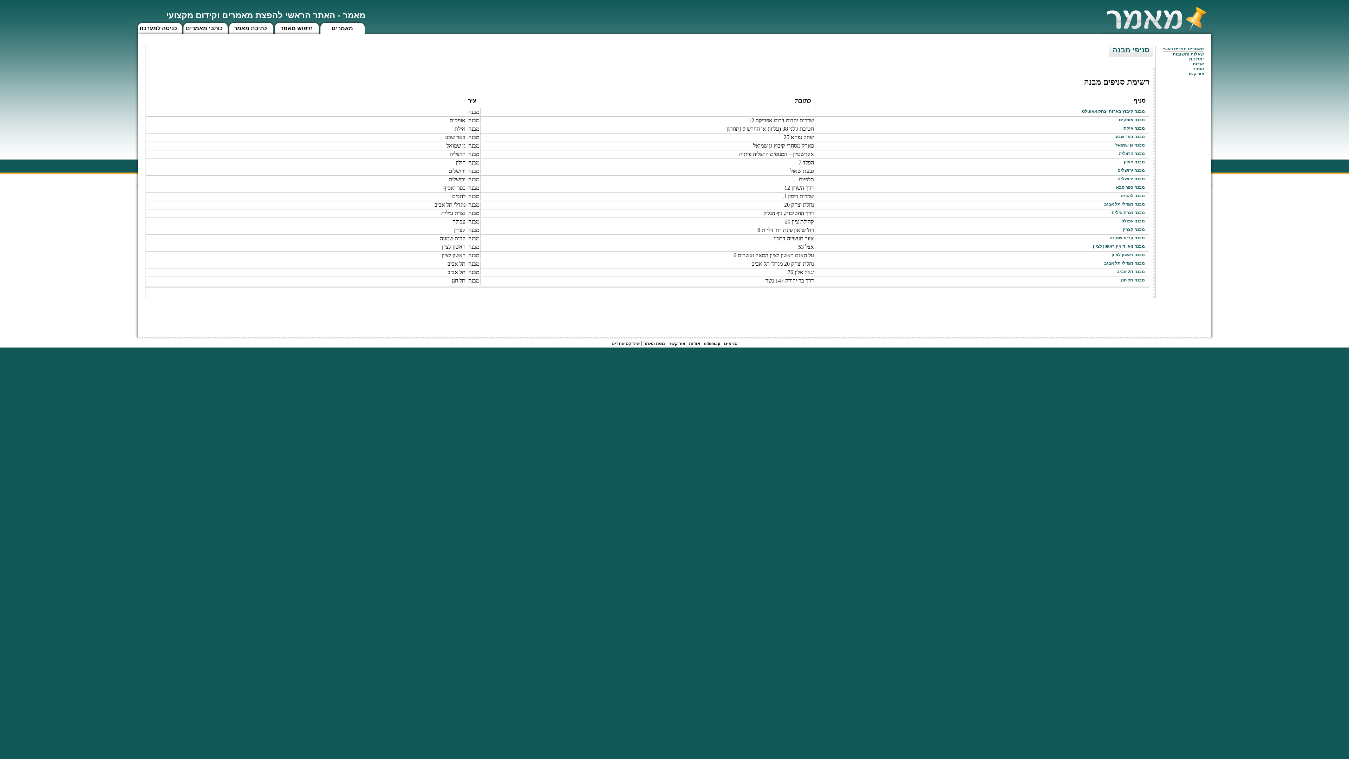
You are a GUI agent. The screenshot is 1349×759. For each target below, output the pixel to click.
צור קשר (677, 343)
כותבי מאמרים (204, 28)
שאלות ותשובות (1188, 54)
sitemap (712, 343)
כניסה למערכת (158, 28)
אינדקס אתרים (626, 343)
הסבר (1198, 68)
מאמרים (342, 28)
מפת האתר (654, 343)
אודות (1198, 63)
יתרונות (1196, 59)
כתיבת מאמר (250, 28)
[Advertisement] (1028, 314)
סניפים (730, 343)
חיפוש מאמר (296, 28)
